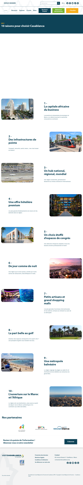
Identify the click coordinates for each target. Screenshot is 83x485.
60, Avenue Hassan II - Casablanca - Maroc (66, 457)
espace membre (10, 3)
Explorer (22, 10)
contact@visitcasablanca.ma (62, 460)
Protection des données (41, 455)
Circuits (29, 10)
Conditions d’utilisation (41, 460)
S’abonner (70, 442)
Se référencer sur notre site (42, 462)
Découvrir (14, 10)
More (34, 10)
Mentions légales (39, 457)
